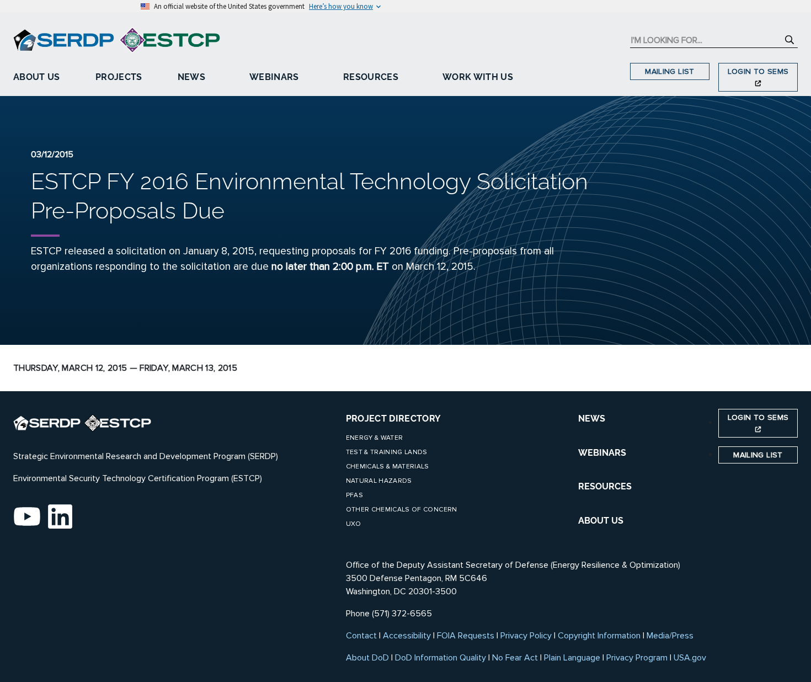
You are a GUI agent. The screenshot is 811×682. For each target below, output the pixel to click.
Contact (361, 635)
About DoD (367, 657)
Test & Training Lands (387, 452)
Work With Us (477, 77)
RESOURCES (605, 486)
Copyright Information (599, 635)
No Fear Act (515, 657)
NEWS (591, 418)
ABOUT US (600, 520)
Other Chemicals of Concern (401, 509)
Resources (370, 77)
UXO (353, 524)
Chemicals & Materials (387, 466)
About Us (36, 77)
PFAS (354, 495)
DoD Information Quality (440, 657)
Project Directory (393, 418)
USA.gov (690, 657)
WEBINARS (602, 452)
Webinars (274, 77)
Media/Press (670, 635)
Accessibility (407, 635)
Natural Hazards (379, 481)
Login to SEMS (758, 71)
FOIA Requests (465, 635)
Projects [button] (118, 77)
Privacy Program (637, 657)
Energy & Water (374, 438)
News (191, 77)
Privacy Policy (526, 635)
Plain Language (572, 657)
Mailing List (669, 71)
